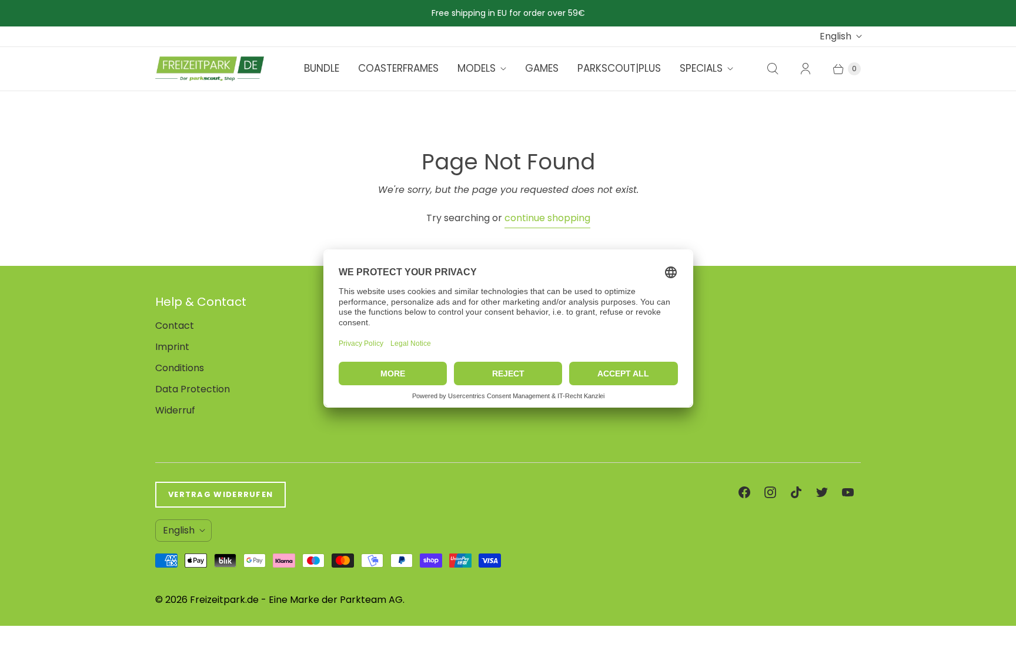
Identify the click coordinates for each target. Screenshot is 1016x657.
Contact (174, 325)
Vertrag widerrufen (220, 494)
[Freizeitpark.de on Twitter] (822, 492)
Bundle (321, 68)
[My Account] (805, 69)
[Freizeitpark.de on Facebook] (744, 492)
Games (542, 68)
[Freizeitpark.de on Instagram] (770, 492)
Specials (701, 68)
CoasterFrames (398, 68)
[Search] (772, 69)
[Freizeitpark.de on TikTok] (796, 492)
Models (476, 68)
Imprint (172, 346)
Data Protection (192, 389)
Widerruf (175, 410)
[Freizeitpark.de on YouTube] (848, 492)
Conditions (179, 368)
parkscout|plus (619, 68)
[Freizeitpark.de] (209, 68)
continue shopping (547, 218)
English (835, 36)
